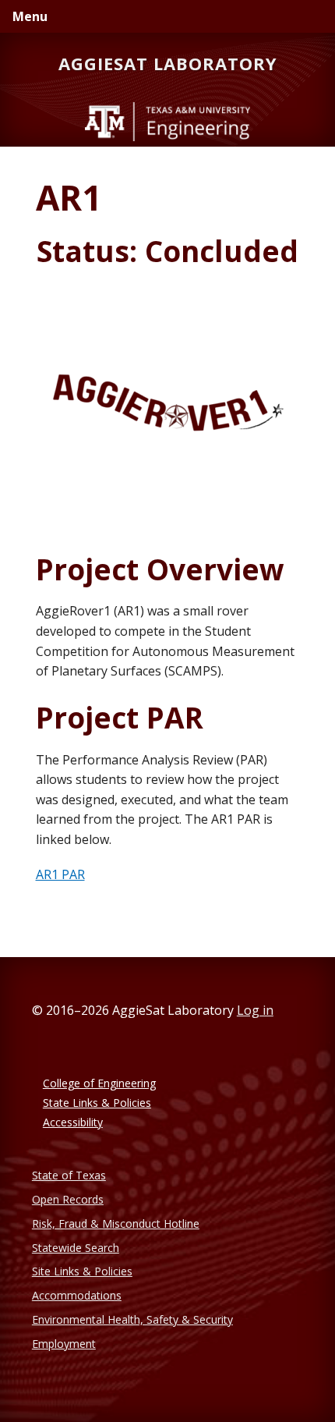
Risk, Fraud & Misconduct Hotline (115, 1223)
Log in (255, 1010)
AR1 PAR (60, 874)
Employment (64, 1343)
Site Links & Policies (82, 1271)
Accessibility (73, 1122)
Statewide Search (75, 1247)
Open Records (68, 1199)
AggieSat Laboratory (167, 63)
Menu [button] (30, 16)
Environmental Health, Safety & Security (132, 1319)
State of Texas (69, 1175)
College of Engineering (99, 1083)
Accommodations (77, 1295)
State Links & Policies (97, 1102)
